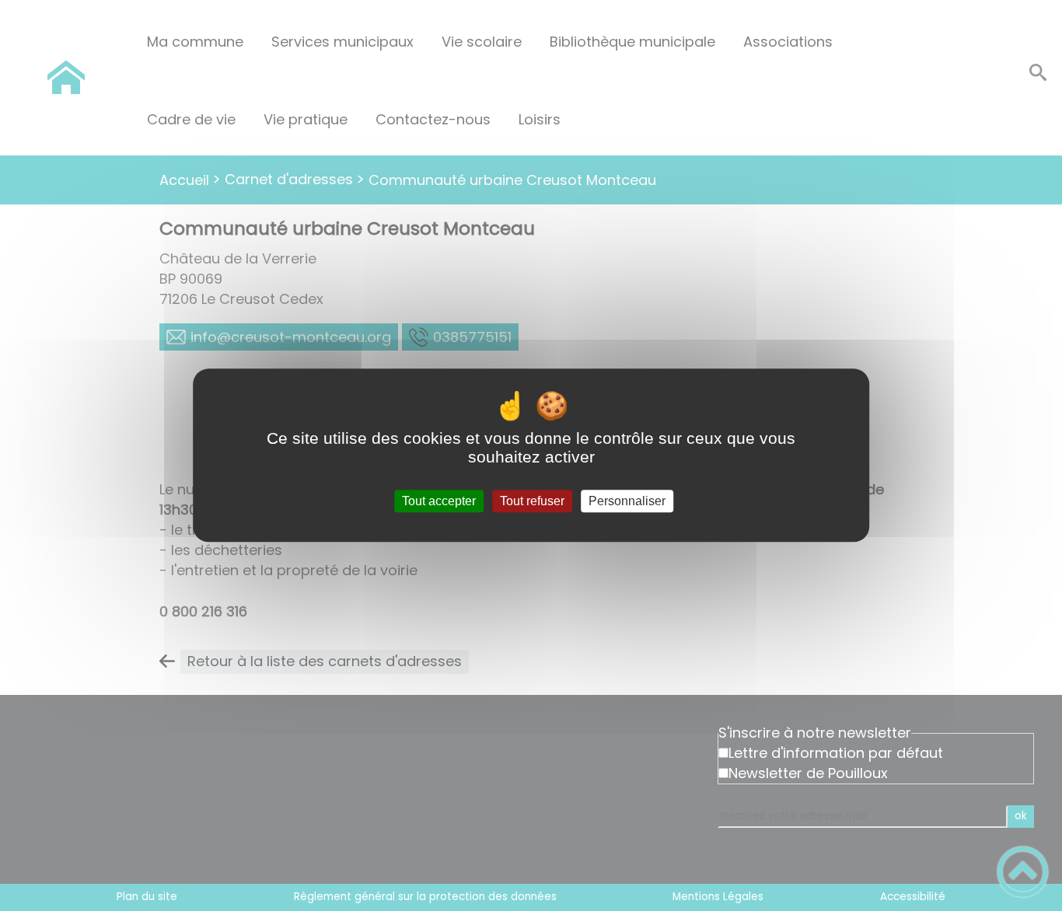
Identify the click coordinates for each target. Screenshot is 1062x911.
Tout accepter (439, 501)
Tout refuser (532, 501)
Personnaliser (627, 501)
